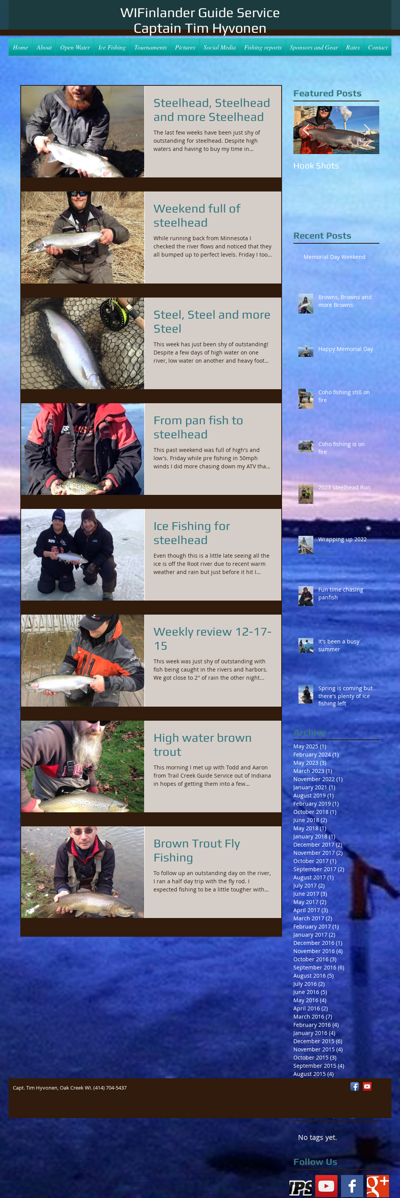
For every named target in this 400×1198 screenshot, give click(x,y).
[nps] (300, 1186)
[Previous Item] (305, 130)
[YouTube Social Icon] (326, 1186)
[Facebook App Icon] (354, 1086)
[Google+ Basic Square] (378, 1186)
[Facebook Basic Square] (352, 1186)
